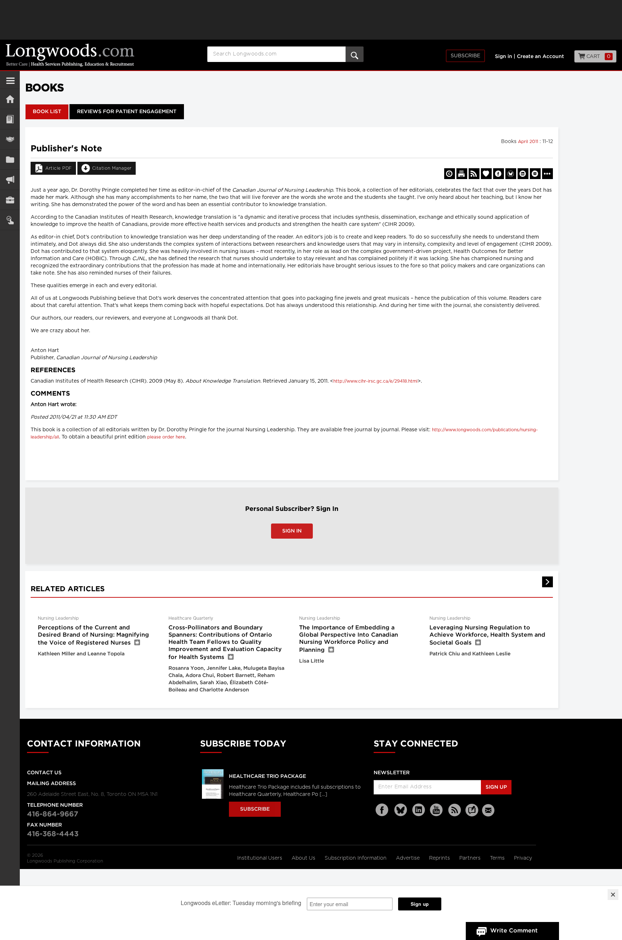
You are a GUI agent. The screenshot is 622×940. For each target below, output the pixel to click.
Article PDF (58, 168)
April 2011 (529, 141)
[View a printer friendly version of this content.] (461, 173)
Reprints (440, 858)
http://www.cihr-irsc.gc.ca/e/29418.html (375, 381)
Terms (498, 858)
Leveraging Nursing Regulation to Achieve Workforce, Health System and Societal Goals (487, 635)
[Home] (10, 99)
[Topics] (10, 119)
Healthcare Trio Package (267, 776)
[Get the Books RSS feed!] (474, 173)
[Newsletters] (489, 810)
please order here (166, 437)
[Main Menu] (10, 83)
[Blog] (471, 814)
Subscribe (465, 55)
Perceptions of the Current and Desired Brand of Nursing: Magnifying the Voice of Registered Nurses (93, 635)
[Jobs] (10, 200)
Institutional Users (260, 858)
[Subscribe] (10, 220)
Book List (47, 112)
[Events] (10, 139)
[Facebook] (382, 810)
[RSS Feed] (454, 810)
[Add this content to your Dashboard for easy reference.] (486, 173)
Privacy (523, 858)
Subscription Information (356, 858)
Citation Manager (112, 168)
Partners (470, 858)
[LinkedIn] (418, 810)
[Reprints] (449, 173)
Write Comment (514, 931)
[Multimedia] (10, 180)
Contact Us (44, 773)
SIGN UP (496, 787)
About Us (304, 858)
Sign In (292, 531)
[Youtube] (436, 810)
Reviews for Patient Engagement (126, 112)
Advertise (408, 858)
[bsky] (400, 810)
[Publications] (10, 159)
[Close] (613, 894)
